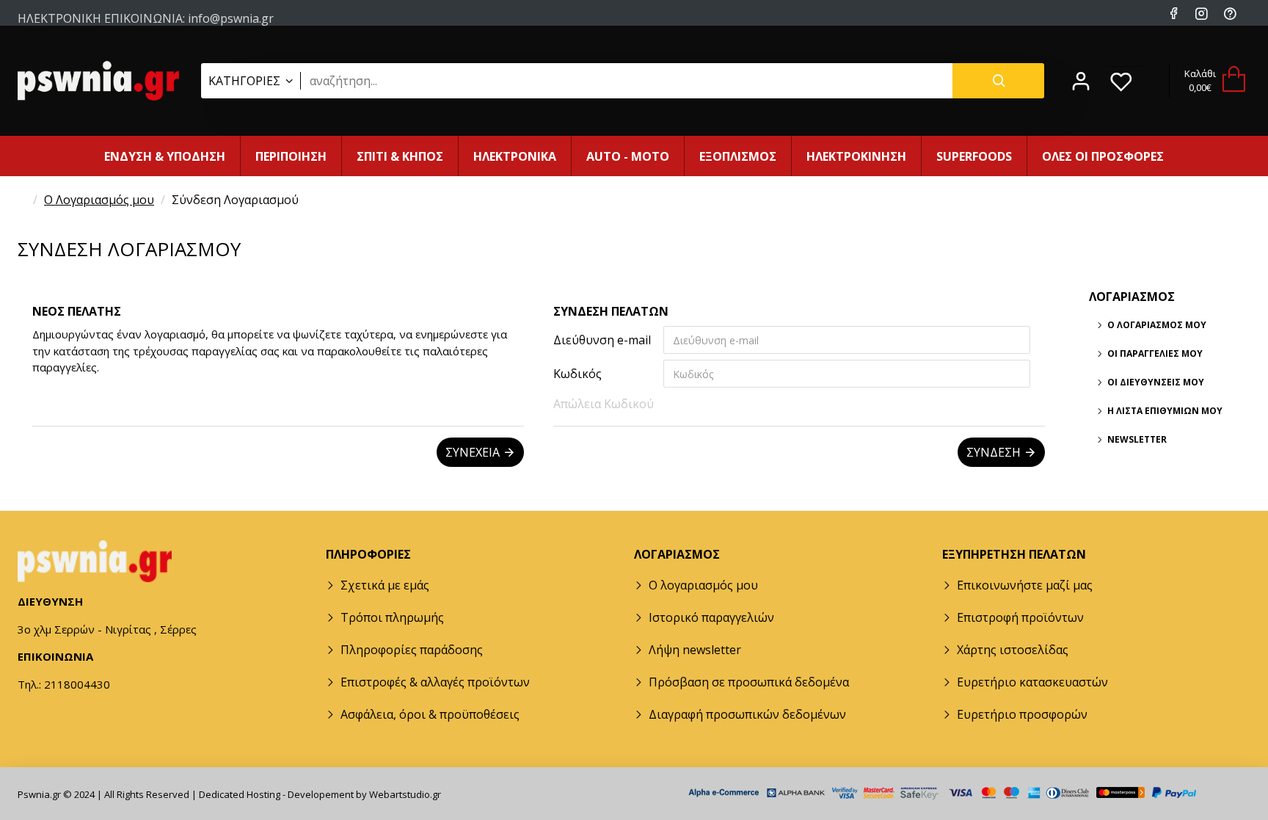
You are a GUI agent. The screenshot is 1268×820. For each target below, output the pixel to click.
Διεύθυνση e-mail (602, 340)
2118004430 (213, 30)
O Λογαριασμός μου (99, 200)
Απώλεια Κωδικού (603, 404)
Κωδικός (577, 374)
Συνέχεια (472, 452)
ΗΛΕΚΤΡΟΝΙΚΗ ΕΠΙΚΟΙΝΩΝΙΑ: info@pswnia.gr (146, 15)
